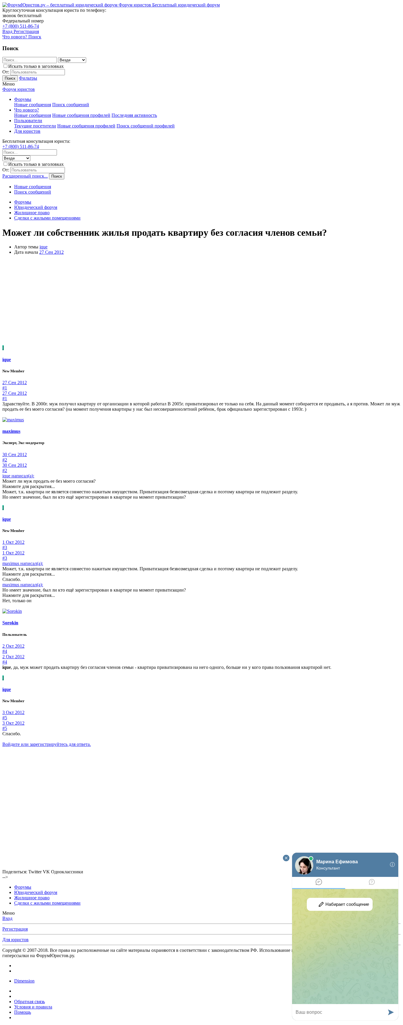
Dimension (24, 980)
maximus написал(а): (22, 563)
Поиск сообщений (70, 104)
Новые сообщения (32, 104)
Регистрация (15, 928)
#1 (4, 387)
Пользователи (28, 120)
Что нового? (26, 109)
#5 (4, 717)
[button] (8, 83)
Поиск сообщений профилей (146, 125)
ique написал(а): (18, 475)
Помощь (22, 1012)
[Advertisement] (201, 301)
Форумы (22, 99)
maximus (11, 431)
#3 (4, 547)
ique (43, 246)
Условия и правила (33, 1006)
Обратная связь (29, 1001)
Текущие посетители (35, 125)
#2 (4, 459)
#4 (4, 651)
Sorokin (10, 622)
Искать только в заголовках (36, 66)
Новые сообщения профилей (81, 115)
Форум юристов (18, 89)
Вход (7, 918)
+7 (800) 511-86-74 (20, 26)
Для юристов (27, 131)
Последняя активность (134, 115)
